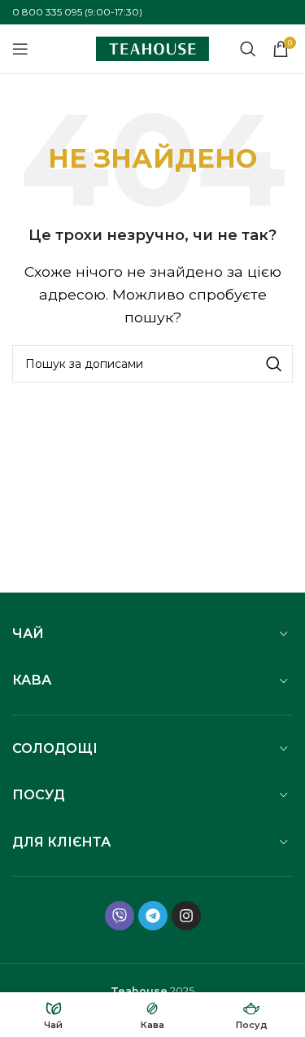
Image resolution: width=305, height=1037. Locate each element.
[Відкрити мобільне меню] (20, 49)
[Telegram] (153, 915)
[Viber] (119, 915)
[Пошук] (248, 49)
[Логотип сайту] (153, 47)
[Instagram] (186, 915)
